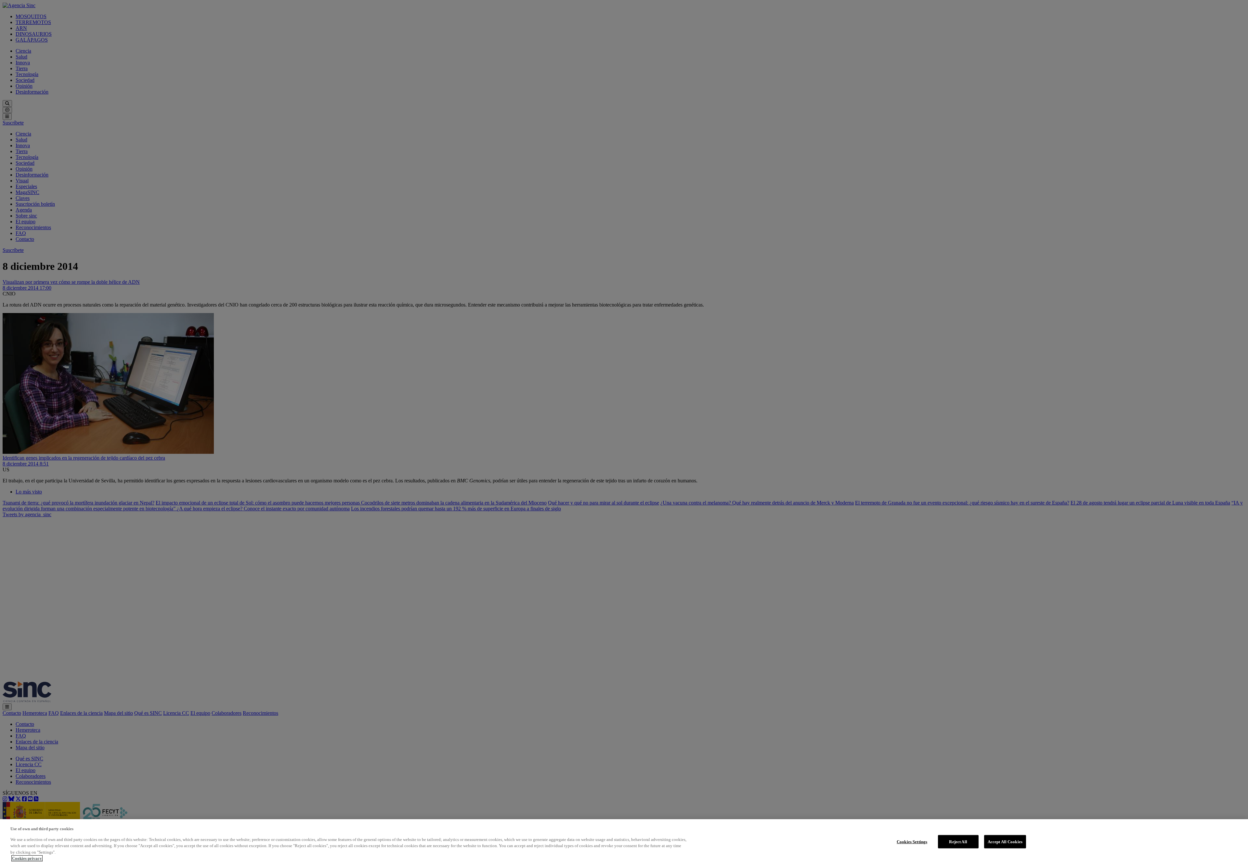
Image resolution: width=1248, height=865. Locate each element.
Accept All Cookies (1005, 841)
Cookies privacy (27, 858)
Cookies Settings (912, 841)
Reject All (958, 841)
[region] (624, 842)
